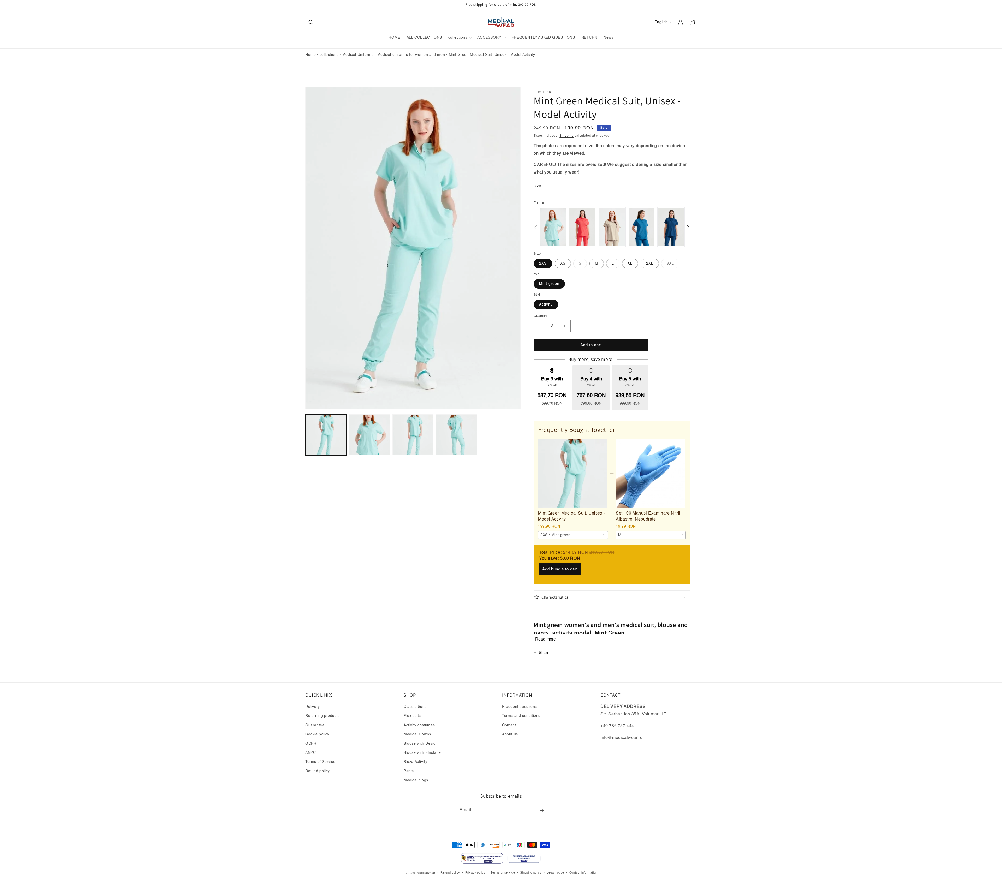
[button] (311, 22)
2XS (543, 263)
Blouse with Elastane (422, 753)
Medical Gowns (417, 734)
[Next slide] (688, 227)
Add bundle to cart (560, 569)
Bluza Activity (415, 762)
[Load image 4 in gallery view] (456, 434)
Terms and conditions (521, 716)
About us (510, 734)
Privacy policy (475, 872)
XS (562, 263)
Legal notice (555, 872)
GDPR (310, 743)
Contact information (583, 872)
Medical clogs (416, 780)
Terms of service (503, 872)
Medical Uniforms (358, 55)
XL (630, 263)
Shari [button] (543, 652)
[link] (572, 473)
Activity (546, 304)
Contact (509, 725)
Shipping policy (531, 872)
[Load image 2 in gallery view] (369, 434)
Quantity (540, 316)
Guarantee (314, 725)
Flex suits (412, 716)
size (537, 186)
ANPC (310, 753)
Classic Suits (415, 707)
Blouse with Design (421, 743)
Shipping (566, 135)
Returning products (322, 716)
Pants (409, 771)
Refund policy (317, 771)
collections (329, 55)
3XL (673, 264)
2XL (649, 263)
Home (310, 55)
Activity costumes (419, 725)
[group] (552, 227)
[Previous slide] (536, 227)
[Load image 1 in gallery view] (325, 434)
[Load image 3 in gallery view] (412, 434)
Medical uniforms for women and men (411, 55)
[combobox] (573, 535)
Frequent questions (519, 707)
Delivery (312, 707)
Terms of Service (320, 762)
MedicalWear (426, 872)
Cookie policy (317, 734)
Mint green (549, 283)
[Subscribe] (542, 810)
